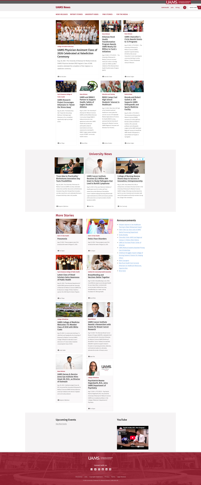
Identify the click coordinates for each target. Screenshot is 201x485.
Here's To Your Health (63, 236)
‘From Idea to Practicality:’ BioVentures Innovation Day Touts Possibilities (68, 178)
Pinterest (110, 469)
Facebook (92, 469)
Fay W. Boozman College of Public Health (68, 272)
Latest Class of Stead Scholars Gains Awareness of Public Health (68, 277)
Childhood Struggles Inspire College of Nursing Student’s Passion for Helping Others (131, 255)
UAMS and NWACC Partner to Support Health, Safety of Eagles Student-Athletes (88, 102)
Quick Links (193, 7)
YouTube (103, 469)
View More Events (61, 424)
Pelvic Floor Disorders (97, 239)
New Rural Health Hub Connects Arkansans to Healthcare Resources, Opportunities (130, 265)
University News (91, 14)
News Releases (62, 14)
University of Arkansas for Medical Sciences (178, 2)
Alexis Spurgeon (124, 260)
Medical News (128, 94)
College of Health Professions (65, 46)
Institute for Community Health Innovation (99, 272)
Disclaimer (79, 477)
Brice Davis (122, 271)
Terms (113, 477)
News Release (106, 34)
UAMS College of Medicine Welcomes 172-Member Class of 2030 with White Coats (68, 326)
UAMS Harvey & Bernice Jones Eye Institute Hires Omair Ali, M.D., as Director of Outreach (68, 378)
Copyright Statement (96, 477)
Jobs (172, 7)
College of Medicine (62, 319)
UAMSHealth (165, 7)
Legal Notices (121, 477)
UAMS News (63, 7)
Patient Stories (76, 14)
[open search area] (184, 7)
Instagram (99, 469)
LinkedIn (107, 469)
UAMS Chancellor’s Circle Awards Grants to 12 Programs (133, 39)
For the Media (122, 14)
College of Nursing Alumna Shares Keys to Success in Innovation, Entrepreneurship (130, 178)
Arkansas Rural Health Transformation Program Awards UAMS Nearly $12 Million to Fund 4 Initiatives (109, 44)
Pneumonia (62, 239)
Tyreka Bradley (123, 235)
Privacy (107, 477)
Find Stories (107, 14)
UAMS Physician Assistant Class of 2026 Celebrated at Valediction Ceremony (77, 53)
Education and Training (108, 94)
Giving (177, 7)
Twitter (96, 469)
